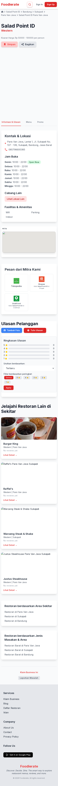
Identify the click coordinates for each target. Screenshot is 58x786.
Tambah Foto (13, 330)
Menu (29, 122)
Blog (5, 703)
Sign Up (51, 4)
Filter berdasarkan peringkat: (18, 374)
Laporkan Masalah (29, 678)
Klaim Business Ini (29, 672)
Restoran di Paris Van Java (19, 612)
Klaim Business (11, 699)
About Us (8, 727)
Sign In (39, 4)
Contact (7, 732)
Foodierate (10, 4)
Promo (40, 122)
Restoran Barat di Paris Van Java (22, 645)
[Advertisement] (29, 83)
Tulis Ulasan (37, 330)
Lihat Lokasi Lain (15, 199)
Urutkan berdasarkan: (14, 363)
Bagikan (29, 44)
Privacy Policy (11, 736)
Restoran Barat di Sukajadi (19, 650)
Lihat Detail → (10, 455)
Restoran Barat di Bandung (19, 654)
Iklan (6, 712)
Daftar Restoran (11, 708)
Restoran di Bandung (16, 620)
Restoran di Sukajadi (15, 616)
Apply (8, 387)
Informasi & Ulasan (11, 122)
